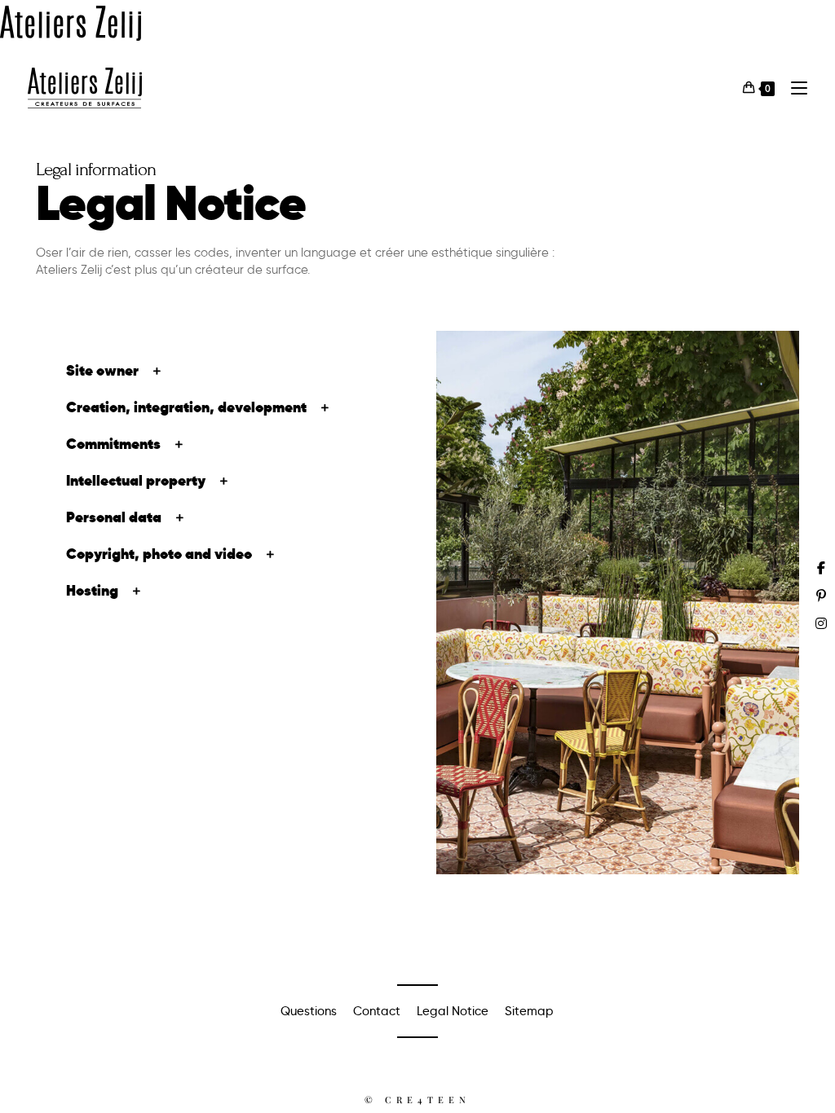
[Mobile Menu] (793, 87)
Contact (376, 1011)
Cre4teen (428, 1099)
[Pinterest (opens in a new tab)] (821, 595)
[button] (217, 370)
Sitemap (529, 1011)
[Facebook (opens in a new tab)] (821, 568)
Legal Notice (452, 1011)
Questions (309, 1011)
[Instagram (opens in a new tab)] (821, 623)
